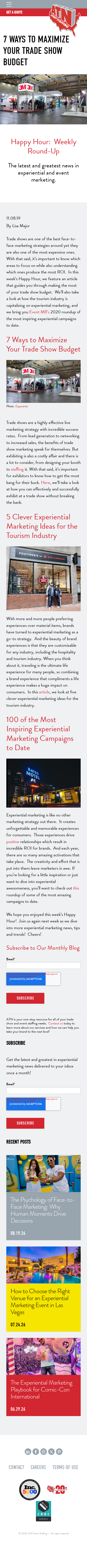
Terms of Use (65, 1467)
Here (45, 482)
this (76, 888)
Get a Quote (14, 12)
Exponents (21, 406)
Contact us (55, 1023)
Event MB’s (39, 311)
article (44, 691)
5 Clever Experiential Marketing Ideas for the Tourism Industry (41, 526)
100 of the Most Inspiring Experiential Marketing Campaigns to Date (39, 733)
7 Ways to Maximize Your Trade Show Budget (43, 344)
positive (12, 841)
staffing (17, 469)
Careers (38, 1467)
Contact (16, 1467)
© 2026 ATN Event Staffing (33, 1533)
